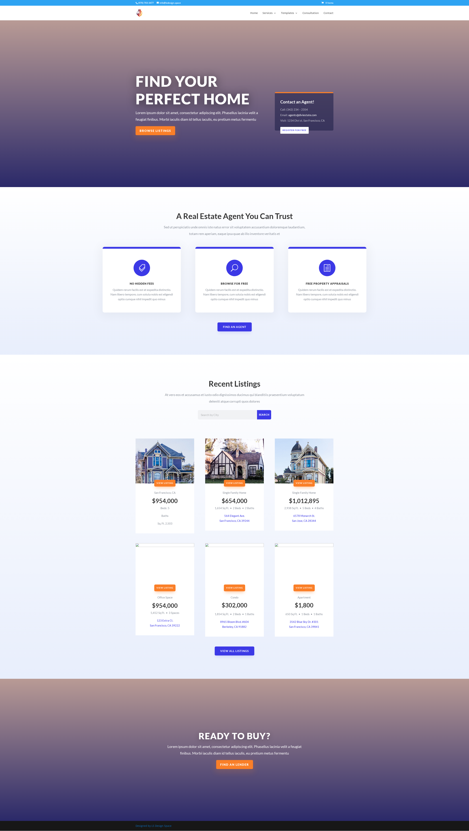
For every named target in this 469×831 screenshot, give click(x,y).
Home (254, 13)
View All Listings (234, 651)
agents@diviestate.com (302, 115)
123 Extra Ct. (165, 620)
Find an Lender (234, 764)
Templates (287, 13)
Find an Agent (234, 326)
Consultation (310, 13)
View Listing (164, 483)
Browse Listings (155, 130)
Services (268, 13)
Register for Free (294, 130)
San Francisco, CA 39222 (165, 625)
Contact (328, 13)
